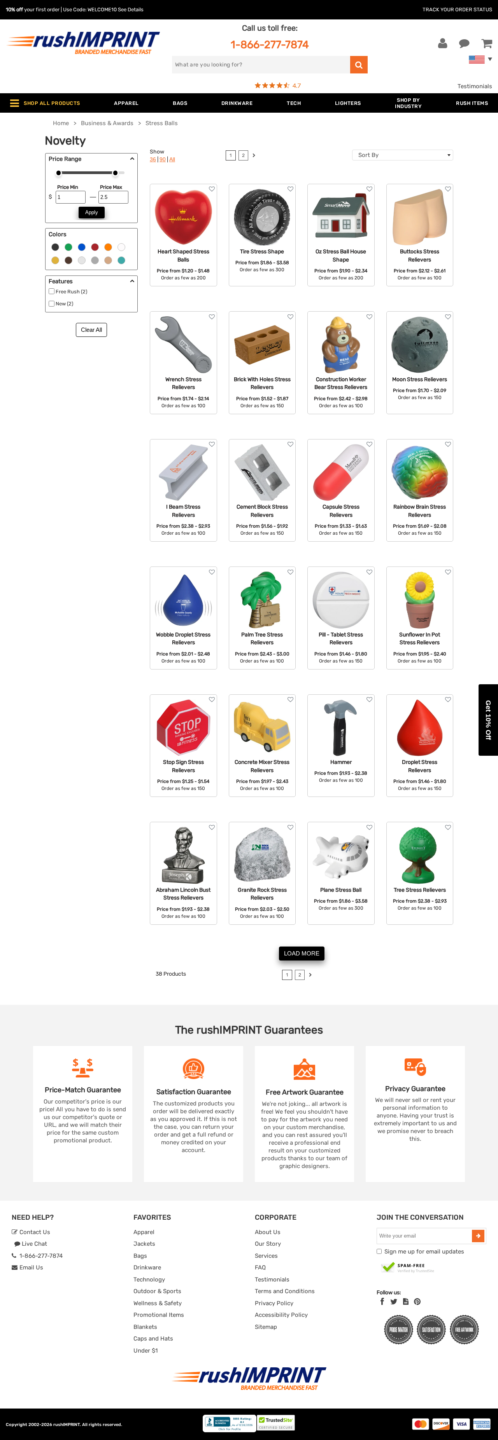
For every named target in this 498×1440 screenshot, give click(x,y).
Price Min (67, 187)
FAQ (260, 1267)
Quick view (183, 216)
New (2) (64, 304)
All (172, 159)
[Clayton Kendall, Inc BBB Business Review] (229, 1430)
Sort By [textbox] (368, 155)
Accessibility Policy (281, 1314)
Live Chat (33, 1243)
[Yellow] (55, 260)
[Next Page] (253, 156)
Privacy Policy (274, 1303)
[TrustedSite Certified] (408, 1268)
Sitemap (266, 1326)
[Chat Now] (464, 43)
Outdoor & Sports (157, 1291)
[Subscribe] (478, 1236)
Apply (91, 212)
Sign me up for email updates (424, 1251)
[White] (121, 247)
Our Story (268, 1243)
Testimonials (475, 86)
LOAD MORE (301, 953)
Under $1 (145, 1350)
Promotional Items (158, 1314)
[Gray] (95, 260)
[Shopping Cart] (486, 43)
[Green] (68, 247)
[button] (488, 720)
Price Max (111, 187)
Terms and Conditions (285, 1291)
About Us (268, 1232)
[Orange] (108, 247)
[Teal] (121, 260)
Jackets (144, 1243)
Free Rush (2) (71, 292)
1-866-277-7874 (270, 44)
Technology (149, 1279)
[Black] (55, 247)
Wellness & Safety (157, 1303)
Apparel (143, 1232)
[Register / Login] (442, 43)
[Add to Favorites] (212, 189)
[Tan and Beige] (108, 260)
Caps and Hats (153, 1338)
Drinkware (147, 1267)
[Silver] (81, 260)
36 (153, 159)
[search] (359, 64)
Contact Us (34, 1232)
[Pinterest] (417, 1301)
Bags (140, 1255)
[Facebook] (382, 1301)
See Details (131, 9)
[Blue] (81, 247)
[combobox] (402, 155)
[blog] (406, 1301)
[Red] (95, 247)
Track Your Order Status (457, 9)
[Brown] (68, 260)
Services (266, 1255)
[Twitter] (394, 1301)
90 (163, 159)
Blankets (145, 1326)
